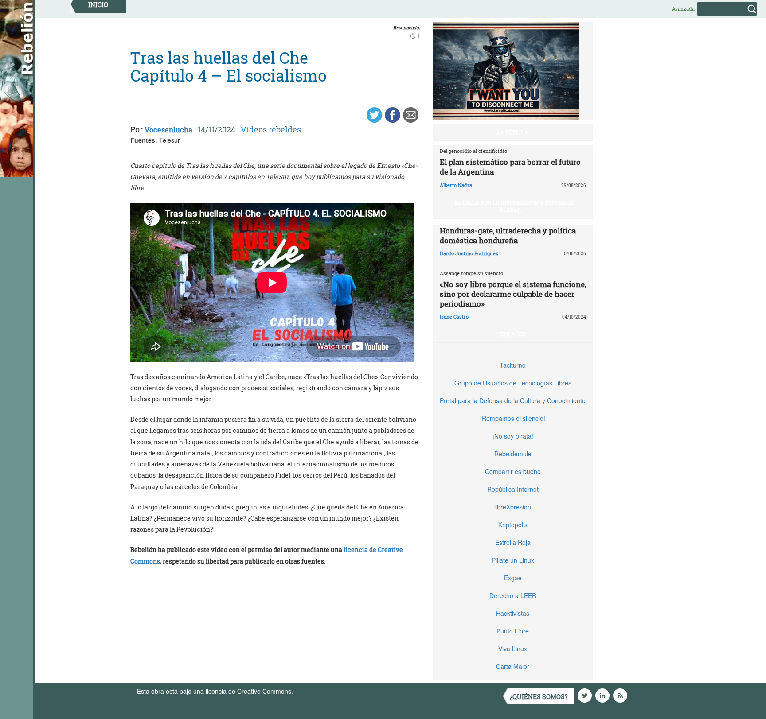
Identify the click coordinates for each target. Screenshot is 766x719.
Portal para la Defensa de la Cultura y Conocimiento (513, 400)
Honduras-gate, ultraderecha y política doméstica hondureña (508, 235)
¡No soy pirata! (512, 435)
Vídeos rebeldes (271, 129)
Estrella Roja (513, 542)
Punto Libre (512, 630)
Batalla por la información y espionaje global (515, 206)
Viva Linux (512, 648)
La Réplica (512, 132)
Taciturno (513, 365)
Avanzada (683, 8)
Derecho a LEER (512, 595)
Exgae (513, 577)
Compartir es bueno (513, 471)
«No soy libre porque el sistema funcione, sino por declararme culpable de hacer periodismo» (513, 294)
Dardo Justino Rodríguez (469, 253)
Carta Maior (512, 666)
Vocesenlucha (168, 129)
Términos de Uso (319, 691)
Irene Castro (454, 316)
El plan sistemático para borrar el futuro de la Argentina (510, 167)
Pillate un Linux (513, 560)
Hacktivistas (512, 613)
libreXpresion (512, 506)
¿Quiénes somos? (539, 696)
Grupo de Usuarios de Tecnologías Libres (512, 382)
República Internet (513, 489)
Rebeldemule (513, 453)
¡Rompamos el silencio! (512, 418)
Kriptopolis (513, 524)
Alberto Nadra (456, 185)
